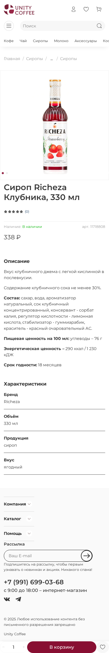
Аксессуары (86, 41)
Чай (23, 41)
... (51, 59)
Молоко (61, 41)
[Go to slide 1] (3, 173)
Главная (12, 58)
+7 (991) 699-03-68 (34, 582)
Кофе (9, 41)
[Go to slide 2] (7, 173)
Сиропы (40, 41)
